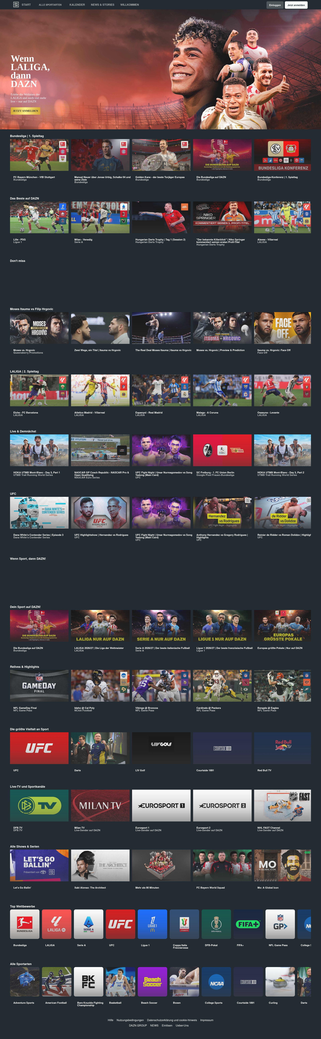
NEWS (154, 1025)
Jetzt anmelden (296, 5)
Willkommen (129, 4)
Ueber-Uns (182, 1025)
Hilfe (110, 1020)
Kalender (77, 4)
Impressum (206, 1020)
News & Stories (102, 4)
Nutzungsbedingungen (130, 1020)
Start (26, 4)
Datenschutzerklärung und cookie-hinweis (172, 1020)
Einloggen (275, 5)
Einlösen (167, 1025)
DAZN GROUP (138, 1025)
